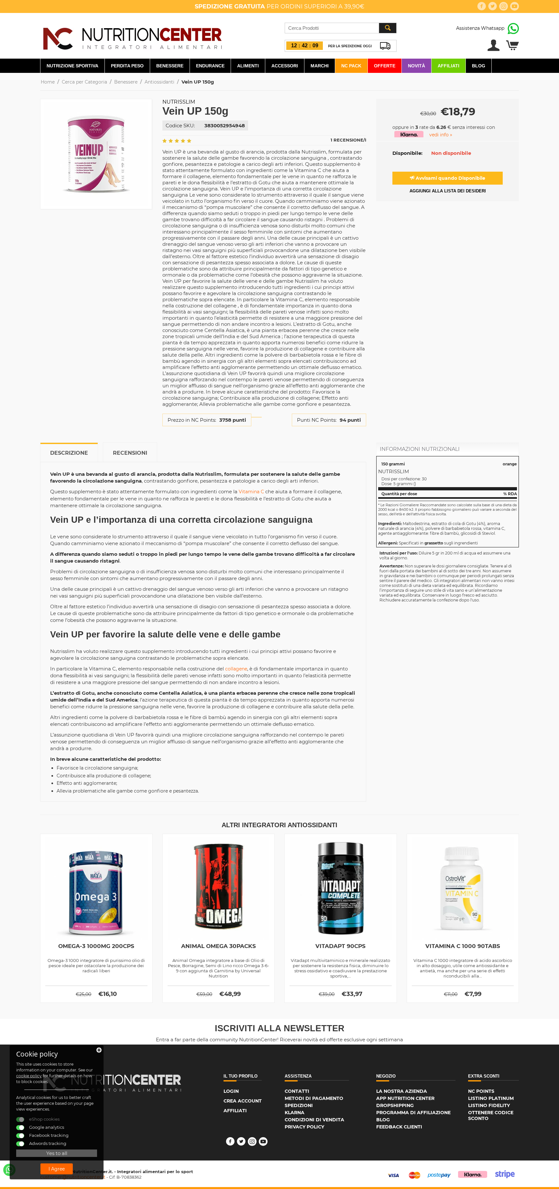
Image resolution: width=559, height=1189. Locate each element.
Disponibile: (407, 153)
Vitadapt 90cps (340, 946)
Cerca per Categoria (84, 82)
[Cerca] (387, 28)
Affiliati (448, 65)
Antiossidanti (159, 82)
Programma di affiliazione (413, 1112)
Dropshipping (395, 1105)
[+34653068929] (9, 1170)
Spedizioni (299, 1105)
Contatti (297, 1091)
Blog (478, 65)
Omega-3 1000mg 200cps (96, 946)
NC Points (481, 1091)
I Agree (57, 1169)
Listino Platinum (491, 1098)
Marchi (320, 65)
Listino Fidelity (489, 1105)
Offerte (384, 65)
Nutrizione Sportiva (72, 65)
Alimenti (248, 65)
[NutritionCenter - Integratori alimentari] (132, 37)
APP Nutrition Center (405, 1098)
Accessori (284, 65)
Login (231, 1091)
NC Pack (351, 65)
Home (48, 82)
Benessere (169, 65)
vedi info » (440, 135)
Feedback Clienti (399, 1127)
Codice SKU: (180, 125)
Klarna (294, 1112)
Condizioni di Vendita (314, 1120)
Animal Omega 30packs (218, 946)
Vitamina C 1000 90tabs (462, 946)
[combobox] (341, 28)
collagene (236, 669)
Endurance (210, 65)
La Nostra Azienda (401, 1091)
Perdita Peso (127, 65)
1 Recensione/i (348, 140)
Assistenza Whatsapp (480, 28)
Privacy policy (304, 1127)
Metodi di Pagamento (314, 1098)
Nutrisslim (178, 102)
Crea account (243, 1101)
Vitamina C (251, 492)
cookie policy (29, 1075)
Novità (416, 65)
